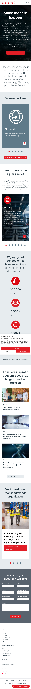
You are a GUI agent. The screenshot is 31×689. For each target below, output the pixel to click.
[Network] (9, 151)
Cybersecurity (6, 637)
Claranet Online (6, 655)
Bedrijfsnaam (6, 596)
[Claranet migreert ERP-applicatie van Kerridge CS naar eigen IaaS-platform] (10, 563)
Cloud (4, 633)
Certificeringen (5, 650)
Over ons (4, 648)
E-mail (4, 590)
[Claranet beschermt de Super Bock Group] (20, 563)
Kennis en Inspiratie (15, 476)
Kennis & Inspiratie (6, 653)
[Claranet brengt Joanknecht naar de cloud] (17, 563)
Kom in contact (5, 662)
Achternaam (21, 584)
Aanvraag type (22, 596)
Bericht (4, 603)
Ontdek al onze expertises (14, 157)
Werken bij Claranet (7, 652)
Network (5, 635)
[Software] (9, 245)
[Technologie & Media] (12, 245)
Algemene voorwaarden (11, 680)
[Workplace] (18, 151)
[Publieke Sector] (15, 245)
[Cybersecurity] (15, 151)
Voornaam (5, 584)
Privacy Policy (22, 680)
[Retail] (18, 245)
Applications (6, 641)
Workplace (5, 639)
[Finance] (25, 245)
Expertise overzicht (7, 632)
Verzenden (15, 616)
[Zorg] (21, 245)
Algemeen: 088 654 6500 (8, 664)
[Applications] (21, 151)
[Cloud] (12, 151)
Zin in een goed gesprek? (20, 686)
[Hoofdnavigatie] (28, 2)
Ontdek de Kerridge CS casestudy (13, 548)
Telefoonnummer (23, 590)
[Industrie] (6, 245)
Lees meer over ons (15, 53)
